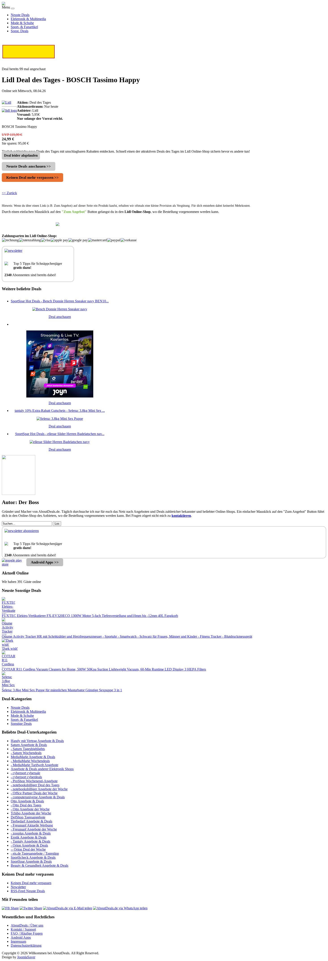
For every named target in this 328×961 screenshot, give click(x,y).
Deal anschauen (60, 317)
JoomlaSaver (26, 957)
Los (57, 523)
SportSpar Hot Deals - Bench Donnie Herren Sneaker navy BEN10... (60, 301)
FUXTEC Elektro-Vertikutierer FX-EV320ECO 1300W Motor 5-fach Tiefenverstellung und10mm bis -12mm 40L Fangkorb (90, 616)
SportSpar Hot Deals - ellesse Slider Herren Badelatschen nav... (59, 434)
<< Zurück (9, 193)
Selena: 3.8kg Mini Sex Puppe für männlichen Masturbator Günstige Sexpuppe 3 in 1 (62, 690)
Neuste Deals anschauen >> (28, 166)
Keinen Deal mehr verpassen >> (32, 177)
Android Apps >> (45, 562)
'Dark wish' (10, 648)
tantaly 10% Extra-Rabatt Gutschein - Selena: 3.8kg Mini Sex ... (60, 410)
